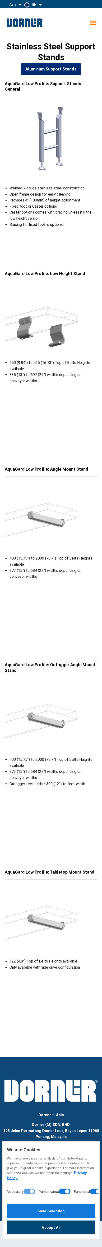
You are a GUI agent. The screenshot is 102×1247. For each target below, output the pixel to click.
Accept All (51, 1227)
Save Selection (51, 1211)
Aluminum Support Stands (51, 68)
